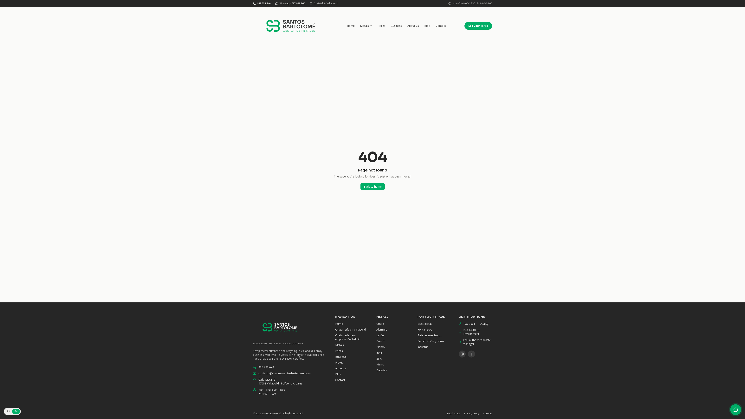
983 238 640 (266, 367)
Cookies (487, 413)
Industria (423, 347)
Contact (441, 26)
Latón (380, 335)
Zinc (379, 358)
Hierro (380, 364)
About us (413, 26)
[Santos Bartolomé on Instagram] (462, 354)
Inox (379, 353)
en (16, 411)
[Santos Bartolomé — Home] (290, 25)
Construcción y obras (431, 341)
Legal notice (453, 413)
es (8, 411)
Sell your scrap (478, 26)
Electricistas (425, 324)
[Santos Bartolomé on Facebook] (471, 354)
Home (351, 26)
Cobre (380, 324)
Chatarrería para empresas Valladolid (347, 337)
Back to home (373, 186)
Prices (381, 26)
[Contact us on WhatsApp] (735, 409)
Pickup (339, 362)
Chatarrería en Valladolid (350, 329)
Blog (427, 26)
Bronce (380, 341)
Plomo (380, 347)
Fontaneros (425, 329)
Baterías (381, 370)
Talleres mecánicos (430, 335)
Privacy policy (471, 413)
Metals (364, 26)
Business (396, 26)
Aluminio (381, 329)
